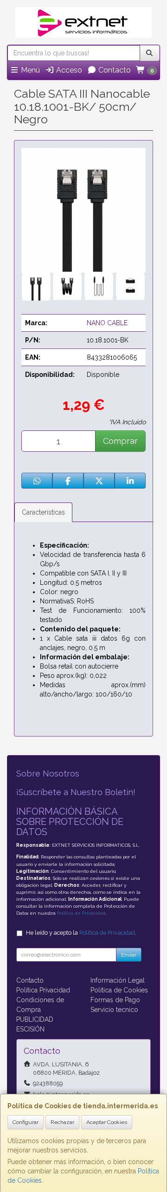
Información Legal (117, 980)
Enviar (128, 954)
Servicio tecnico (114, 1009)
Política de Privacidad (81, 913)
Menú (29, 70)
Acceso (68, 70)
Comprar (120, 441)
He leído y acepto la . (81, 932)
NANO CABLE (107, 323)
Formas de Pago (115, 1000)
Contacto (113, 70)
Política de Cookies (119, 990)
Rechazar (62, 1122)
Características (43, 512)
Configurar (26, 1122)
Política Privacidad (43, 990)
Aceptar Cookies (106, 1122)
